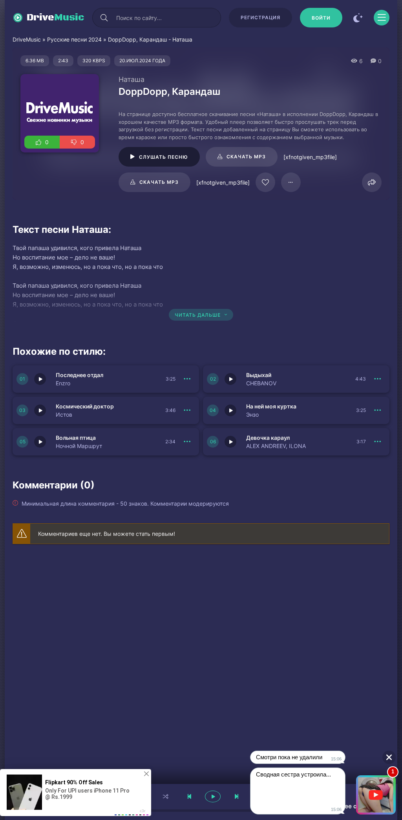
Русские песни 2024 (74, 39)
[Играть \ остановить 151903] (40, 442)
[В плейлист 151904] (378, 410)
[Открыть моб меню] (381, 17)
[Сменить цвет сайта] (358, 17)
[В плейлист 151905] (187, 410)
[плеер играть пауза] (213, 796)
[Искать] (104, 17)
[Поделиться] (372, 182)
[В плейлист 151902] (378, 442)
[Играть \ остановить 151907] (40, 379)
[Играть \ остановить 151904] (230, 410)
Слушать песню (163, 157)
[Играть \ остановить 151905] (40, 410)
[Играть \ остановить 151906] (230, 379)
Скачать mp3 (246, 157)
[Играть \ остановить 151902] (230, 442)
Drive (55, 18)
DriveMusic (27, 39)
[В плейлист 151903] (187, 442)
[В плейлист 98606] (291, 182)
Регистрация (260, 17)
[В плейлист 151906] (378, 379)
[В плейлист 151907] (187, 379)
